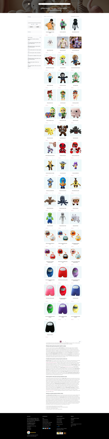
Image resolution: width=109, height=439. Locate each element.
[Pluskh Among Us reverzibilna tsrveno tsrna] (63, 254)
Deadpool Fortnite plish (63, 155)
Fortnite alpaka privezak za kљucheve (50, 155)
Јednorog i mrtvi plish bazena (75, 155)
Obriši (37, 26)
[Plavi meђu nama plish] (76, 290)
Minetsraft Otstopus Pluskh (62, 208)
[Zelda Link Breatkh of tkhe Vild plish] (76, 60)
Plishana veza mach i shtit (63, 120)
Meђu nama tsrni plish (50, 334)
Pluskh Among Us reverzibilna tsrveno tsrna (62, 262)
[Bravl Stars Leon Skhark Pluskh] (50, 183)
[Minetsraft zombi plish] (50, 218)
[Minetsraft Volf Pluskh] (76, 218)
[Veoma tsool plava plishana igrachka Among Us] (50, 272)
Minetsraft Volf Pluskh (75, 225)
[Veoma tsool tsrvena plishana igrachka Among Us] (63, 290)
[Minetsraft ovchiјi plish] (76, 201)
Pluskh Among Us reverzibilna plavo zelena (62, 243)
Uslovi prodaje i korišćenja (47, 423)
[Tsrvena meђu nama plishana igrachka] (63, 272)
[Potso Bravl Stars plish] (63, 165)
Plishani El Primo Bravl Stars (62, 190)
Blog (43, 418)
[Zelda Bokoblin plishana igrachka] (50, 60)
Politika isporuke (45, 419)
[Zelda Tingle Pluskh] (76, 78)
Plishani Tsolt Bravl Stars (50, 85)
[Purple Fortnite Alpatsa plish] (76, 43)
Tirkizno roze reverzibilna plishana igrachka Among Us (75, 262)
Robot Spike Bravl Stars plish (75, 190)
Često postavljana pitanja (60, 418)
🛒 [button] (52, 52)
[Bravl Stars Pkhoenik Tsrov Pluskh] (50, 165)
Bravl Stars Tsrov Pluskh (63, 85)
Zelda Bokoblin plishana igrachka (50, 67)
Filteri (31, 26)
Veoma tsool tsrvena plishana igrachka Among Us (62, 298)
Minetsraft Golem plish (63, 50)
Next (79, 341)
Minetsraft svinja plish (75, 120)
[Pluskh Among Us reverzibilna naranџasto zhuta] (76, 236)
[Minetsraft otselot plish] (50, 130)
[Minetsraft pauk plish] (76, 130)
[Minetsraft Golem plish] (63, 43)
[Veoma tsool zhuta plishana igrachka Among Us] (76, 309)
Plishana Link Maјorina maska (50, 120)
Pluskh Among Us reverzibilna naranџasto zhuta (75, 243)
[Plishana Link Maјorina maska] (50, 113)
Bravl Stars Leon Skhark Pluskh (50, 190)
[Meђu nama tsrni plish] (50, 327)
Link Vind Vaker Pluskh (62, 67)
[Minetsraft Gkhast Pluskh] (50, 43)
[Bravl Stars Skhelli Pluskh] (76, 165)
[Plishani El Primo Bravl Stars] (63, 183)
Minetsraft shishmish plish (50, 208)
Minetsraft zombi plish (50, 225)
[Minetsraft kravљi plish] (63, 130)
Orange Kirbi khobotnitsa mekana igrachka (50, 32)
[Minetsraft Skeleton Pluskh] (63, 218)
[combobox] (53, 3)
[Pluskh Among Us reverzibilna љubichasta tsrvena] (50, 254)
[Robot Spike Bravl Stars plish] (76, 183)
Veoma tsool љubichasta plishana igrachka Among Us (75, 280)
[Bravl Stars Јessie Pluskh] (76, 95)
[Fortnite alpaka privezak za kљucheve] (50, 148)
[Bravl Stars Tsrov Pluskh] (63, 78)
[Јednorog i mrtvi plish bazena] (76, 148)
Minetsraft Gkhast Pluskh (50, 50)
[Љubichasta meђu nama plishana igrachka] (63, 309)
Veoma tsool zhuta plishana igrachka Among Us (75, 317)
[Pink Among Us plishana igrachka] (50, 290)
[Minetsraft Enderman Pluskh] (76, 24)
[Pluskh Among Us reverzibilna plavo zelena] (63, 236)
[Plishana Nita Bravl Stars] (50, 95)
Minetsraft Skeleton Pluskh (63, 225)
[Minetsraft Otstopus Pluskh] (63, 201)
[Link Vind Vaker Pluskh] (63, 60)
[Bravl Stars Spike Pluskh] (63, 24)
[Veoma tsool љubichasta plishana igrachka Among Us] (76, 272)
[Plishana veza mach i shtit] (63, 113)
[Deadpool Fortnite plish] (63, 148)
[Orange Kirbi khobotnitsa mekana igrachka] (50, 24)
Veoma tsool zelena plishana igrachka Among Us (50, 317)
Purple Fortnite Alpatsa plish (75, 50)
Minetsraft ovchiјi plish (75, 208)
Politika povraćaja (59, 422)
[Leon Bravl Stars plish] (63, 95)
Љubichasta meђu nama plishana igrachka (63, 317)
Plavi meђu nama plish (75, 298)
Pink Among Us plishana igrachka (50, 298)
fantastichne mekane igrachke (50, 390)
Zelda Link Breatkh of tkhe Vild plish (75, 67)
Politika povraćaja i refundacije (47, 422)
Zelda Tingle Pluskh (75, 85)
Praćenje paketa (59, 419)
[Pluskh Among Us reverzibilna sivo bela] (50, 236)
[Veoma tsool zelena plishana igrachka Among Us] (50, 309)
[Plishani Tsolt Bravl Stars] (50, 78)
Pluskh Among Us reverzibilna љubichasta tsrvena (50, 262)
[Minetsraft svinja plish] (76, 113)
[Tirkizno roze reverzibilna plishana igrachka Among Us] (76, 254)
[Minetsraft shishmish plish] (50, 201)
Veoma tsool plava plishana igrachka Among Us (50, 280)
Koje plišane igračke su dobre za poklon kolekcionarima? (54, 409)
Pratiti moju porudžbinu (30, 424)
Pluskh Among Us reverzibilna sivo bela (50, 243)
